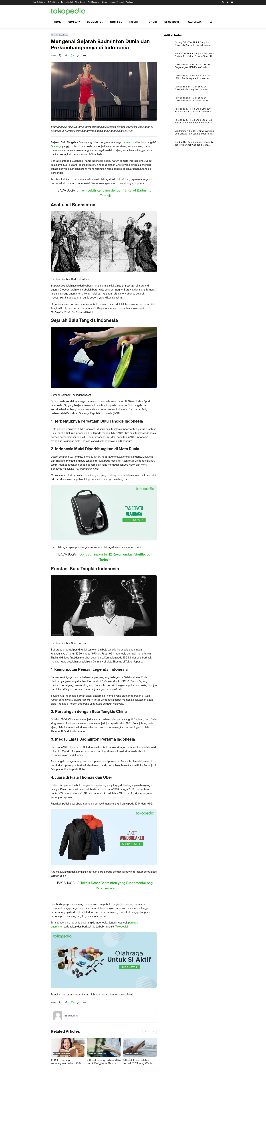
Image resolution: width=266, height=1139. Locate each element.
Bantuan (129, 2)
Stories (115, 22)
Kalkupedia (195, 22)
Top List (152, 22)
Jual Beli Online (39, 2)
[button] (60, 55)
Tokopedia (121, 926)
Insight (133, 22)
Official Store (53, 2)
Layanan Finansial (117, 2)
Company (74, 22)
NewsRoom (171, 22)
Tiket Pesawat (93, 2)
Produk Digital (67, 2)
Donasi (104, 2)
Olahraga (56, 146)
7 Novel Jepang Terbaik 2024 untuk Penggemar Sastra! (104, 1062)
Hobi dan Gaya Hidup (59, 35)
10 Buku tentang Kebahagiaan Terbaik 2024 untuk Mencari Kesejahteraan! (66, 1062)
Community (94, 22)
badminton (128, 142)
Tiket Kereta (80, 2)
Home (57, 22)
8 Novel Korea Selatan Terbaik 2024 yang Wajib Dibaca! (137, 1062)
